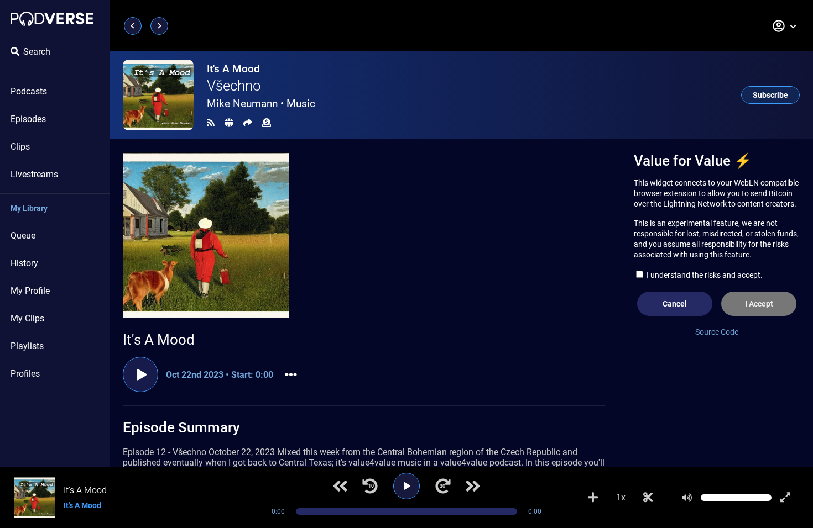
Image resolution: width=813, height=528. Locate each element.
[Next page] (159, 26)
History (24, 263)
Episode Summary (181, 427)
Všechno (234, 85)
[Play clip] (140, 374)
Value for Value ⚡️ (693, 160)
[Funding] (266, 123)
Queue (23, 235)
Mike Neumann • (261, 103)
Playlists (27, 346)
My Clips (27, 318)
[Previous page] (133, 26)
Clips (20, 146)
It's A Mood (233, 68)
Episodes (28, 119)
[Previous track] (340, 486)
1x (621, 497)
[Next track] (473, 486)
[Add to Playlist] (593, 498)
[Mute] (687, 498)
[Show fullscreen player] (785, 498)
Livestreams (34, 174)
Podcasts (29, 91)
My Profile (30, 291)
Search (36, 51)
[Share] (247, 123)
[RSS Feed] (211, 123)
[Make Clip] (648, 498)
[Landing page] (52, 19)
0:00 (278, 511)
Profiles (25, 373)
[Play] (406, 486)
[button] (785, 26)
